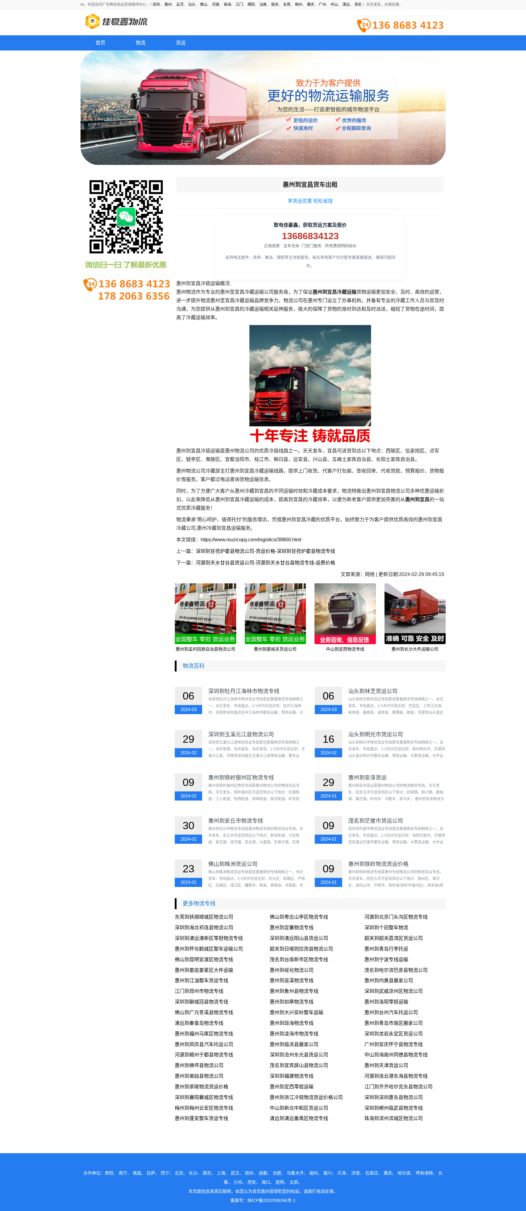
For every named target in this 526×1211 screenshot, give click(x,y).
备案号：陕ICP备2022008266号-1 (263, 1200)
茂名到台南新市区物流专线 (299, 959)
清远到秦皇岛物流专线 (199, 1023)
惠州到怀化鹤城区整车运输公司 (209, 948)
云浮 (180, 4)
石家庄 (371, 1173)
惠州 (168, 4)
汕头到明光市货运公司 (375, 734)
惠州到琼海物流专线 (292, 1023)
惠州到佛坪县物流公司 (199, 1065)
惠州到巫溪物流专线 (292, 980)
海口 (265, 1182)
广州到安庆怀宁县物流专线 (393, 1044)
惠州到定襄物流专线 (292, 927)
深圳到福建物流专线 (292, 1076)
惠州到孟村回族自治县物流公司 (205, 649)
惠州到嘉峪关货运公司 (275, 649)
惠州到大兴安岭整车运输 (296, 1012)
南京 (207, 1173)
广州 (322, 4)
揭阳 (251, 4)
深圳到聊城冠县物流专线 (201, 1001)
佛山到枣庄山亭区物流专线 (299, 917)
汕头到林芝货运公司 (373, 691)
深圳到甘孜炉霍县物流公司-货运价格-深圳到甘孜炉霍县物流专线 (265, 551)
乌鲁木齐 (295, 1173)
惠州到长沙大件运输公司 (414, 649)
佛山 (203, 4)
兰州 (237, 1182)
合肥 (277, 1173)
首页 (100, 42)
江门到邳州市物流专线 (199, 991)
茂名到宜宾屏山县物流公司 (299, 1065)
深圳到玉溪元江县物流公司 (241, 734)
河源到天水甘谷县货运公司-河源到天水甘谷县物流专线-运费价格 (265, 562)
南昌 (137, 1173)
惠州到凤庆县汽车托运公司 (204, 1044)
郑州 (249, 1173)
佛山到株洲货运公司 (233, 864)
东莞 (286, 4)
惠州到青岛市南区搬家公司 (393, 1023)
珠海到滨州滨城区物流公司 (393, 1118)
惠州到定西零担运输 (292, 1086)
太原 (293, 1182)
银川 (327, 1173)
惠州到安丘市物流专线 (235, 821)
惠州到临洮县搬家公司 (294, 1044)
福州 (313, 1173)
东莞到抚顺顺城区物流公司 (204, 917)
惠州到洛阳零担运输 (386, 1001)
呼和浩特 (424, 1173)
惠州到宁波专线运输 (386, 959)
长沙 (193, 1173)
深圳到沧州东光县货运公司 (299, 1054)
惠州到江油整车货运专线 (201, 980)
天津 (341, 1173)
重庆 (388, 1173)
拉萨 (151, 1173)
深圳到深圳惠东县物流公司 (393, 1097)
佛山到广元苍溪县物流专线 (204, 1012)
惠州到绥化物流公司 (292, 970)
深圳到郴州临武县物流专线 (393, 1108)
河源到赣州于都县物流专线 (204, 1054)
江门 (239, 4)
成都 (263, 1173)
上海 (221, 1173)
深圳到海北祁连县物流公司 (204, 927)
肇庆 (310, 4)
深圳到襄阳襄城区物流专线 (204, 1097)
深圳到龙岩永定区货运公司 (393, 1033)
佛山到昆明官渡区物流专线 (204, 959)
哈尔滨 (404, 1173)
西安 (251, 1182)
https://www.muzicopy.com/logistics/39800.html (251, 539)
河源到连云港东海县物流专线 (396, 1076)
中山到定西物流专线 (345, 649)
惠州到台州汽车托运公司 (391, 1012)
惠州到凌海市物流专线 (294, 1033)
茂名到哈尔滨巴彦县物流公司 (396, 970)
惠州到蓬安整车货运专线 (201, 1118)
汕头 (191, 4)
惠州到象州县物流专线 (294, 991)
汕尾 (263, 4)
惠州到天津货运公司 (386, 1065)
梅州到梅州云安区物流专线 (204, 1108)
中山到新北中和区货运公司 (299, 1108)
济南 (355, 1173)
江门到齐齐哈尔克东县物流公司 (398, 1086)
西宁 (165, 1173)
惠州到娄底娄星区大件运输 (204, 970)
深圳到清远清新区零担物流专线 (209, 938)
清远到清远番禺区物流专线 (299, 1118)
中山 (334, 4)
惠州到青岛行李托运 (386, 948)
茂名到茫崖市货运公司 (375, 821)
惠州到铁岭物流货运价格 (378, 864)
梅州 (298, 4)
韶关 (275, 4)
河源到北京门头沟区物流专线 (396, 917)
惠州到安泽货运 (367, 778)
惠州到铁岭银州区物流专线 (241, 778)
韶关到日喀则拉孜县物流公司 (301, 948)
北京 (179, 1173)
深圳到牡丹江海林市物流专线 (243, 691)
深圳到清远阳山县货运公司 (299, 938)
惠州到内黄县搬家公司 (388, 980)
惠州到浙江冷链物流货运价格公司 (306, 1097)
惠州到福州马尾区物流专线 (204, 1033)
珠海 (227, 4)
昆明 (279, 1182)
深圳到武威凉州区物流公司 (393, 991)
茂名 (358, 4)
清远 (346, 4)
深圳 (156, 4)
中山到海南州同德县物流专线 (396, 1054)
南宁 (123, 1173)
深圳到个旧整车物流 (386, 927)
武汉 (235, 1173)
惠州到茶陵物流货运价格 (201, 1086)
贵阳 (109, 1173)
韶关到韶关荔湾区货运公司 (393, 938)
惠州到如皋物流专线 (292, 1001)
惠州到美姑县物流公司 (199, 1076)
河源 (215, 4)
